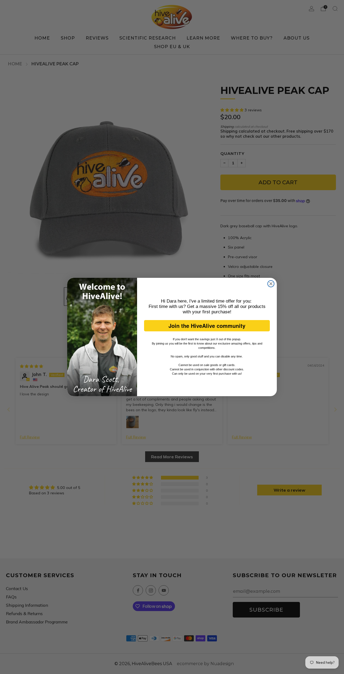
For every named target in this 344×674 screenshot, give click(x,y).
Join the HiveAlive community (207, 325)
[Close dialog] (271, 284)
